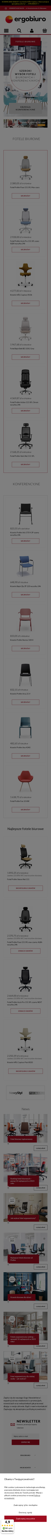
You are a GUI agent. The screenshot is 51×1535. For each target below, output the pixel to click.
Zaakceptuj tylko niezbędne (26, 1505)
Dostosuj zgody (25, 1513)
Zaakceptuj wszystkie (25, 1519)
